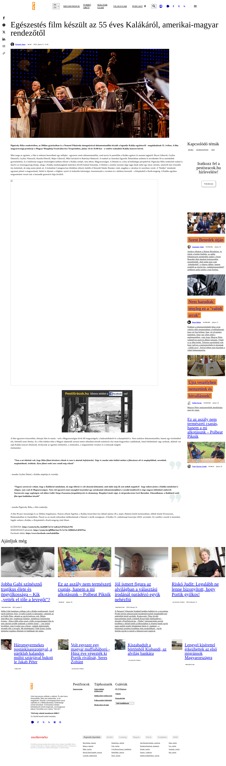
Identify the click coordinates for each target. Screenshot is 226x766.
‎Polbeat (211, 466)
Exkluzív (18, 668)
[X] (179, 6)
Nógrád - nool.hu (145, 749)
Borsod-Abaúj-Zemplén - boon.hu (92, 752)
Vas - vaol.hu (172, 746)
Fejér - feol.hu (115, 746)
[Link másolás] (4, 53)
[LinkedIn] (4, 39)
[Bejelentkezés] (160, 6)
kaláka (190, 149)
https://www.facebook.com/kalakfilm (42, 533)
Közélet (110, 737)
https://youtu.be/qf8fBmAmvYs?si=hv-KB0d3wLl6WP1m (59, 530)
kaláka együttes (202, 149)
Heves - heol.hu (115, 755)
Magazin (136, 737)
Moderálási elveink (101, 705)
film (212, 149)
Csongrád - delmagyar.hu (90, 755)
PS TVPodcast (120, 689)
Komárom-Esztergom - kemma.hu (149, 746)
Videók (118, 694)
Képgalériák (120, 698)
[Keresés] (154, 6)
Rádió (175, 737)
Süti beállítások (122, 703)
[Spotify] (54, 722)
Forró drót (87, 6)
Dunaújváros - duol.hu (117, 743)
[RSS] (184, 6)
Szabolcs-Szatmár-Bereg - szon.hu (149, 755)
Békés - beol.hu (87, 749)
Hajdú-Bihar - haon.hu (117, 752)
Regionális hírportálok (92, 737)
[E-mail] (4, 46)
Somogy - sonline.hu (146, 752)
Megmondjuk (71, 6)
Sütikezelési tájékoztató (103, 696)
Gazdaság (123, 737)
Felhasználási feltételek (103, 700)
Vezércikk (209, 247)
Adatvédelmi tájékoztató (99, 690)
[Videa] (168, 6)
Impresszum (78, 689)
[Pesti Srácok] (40, 6)
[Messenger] (4, 25)
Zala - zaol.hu (172, 752)
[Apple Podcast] (60, 722)
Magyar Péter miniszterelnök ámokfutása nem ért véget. (204, 408)
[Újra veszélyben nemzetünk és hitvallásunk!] (206, 366)
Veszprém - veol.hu (174, 749)
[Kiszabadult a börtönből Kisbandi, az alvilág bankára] (120, 644)
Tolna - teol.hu (173, 743)
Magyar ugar (102, 6)
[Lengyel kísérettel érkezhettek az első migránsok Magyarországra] (177, 644)
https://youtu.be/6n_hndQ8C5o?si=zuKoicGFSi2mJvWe (47, 527)
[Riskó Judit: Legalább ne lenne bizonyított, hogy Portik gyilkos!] (198, 562)
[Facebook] (173, 6)
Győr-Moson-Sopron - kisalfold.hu (121, 749)
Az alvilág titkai (178, 602)
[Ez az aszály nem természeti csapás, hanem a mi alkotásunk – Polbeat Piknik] (206, 452)
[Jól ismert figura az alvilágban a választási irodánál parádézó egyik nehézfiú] (141, 562)
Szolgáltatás (162, 737)
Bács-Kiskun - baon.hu (89, 743)
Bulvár (148, 737)
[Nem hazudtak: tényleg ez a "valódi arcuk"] (206, 285)
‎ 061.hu (29, 44)
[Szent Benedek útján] (206, 223)
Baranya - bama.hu (88, 746)
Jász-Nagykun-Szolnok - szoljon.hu (150, 743)
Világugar (120, 6)
